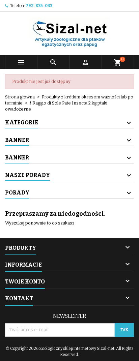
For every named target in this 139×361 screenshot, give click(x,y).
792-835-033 (39, 5)
